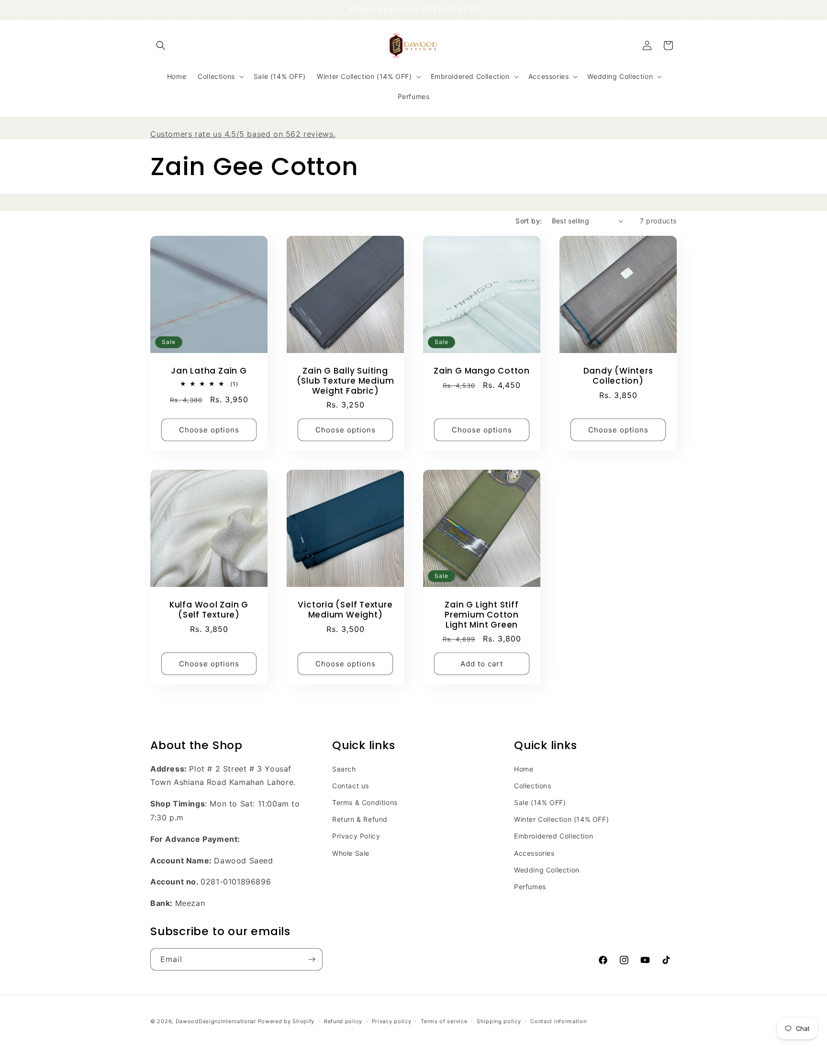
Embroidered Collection (553, 836)
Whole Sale (350, 853)
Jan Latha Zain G (208, 371)
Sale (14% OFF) (540, 802)
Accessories (534, 853)
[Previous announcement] (153, 9)
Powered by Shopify (286, 1021)
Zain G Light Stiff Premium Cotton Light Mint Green (482, 614)
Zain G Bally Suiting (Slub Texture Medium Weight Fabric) (345, 381)
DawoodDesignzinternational (216, 1021)
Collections (532, 786)
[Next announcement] (673, 9)
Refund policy (343, 1021)
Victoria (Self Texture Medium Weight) (345, 610)
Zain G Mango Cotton (482, 371)
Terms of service (444, 1021)
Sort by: (528, 221)
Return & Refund (360, 819)
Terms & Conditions (365, 802)
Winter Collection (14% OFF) (561, 819)
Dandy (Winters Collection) (618, 376)
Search (344, 769)
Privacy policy (392, 1021)
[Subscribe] (311, 959)
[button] (160, 45)
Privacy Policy (356, 836)
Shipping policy (499, 1021)
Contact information (558, 1021)
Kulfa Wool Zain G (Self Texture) (208, 610)
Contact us (350, 786)
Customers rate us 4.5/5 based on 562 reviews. (242, 134)
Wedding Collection (547, 870)
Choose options (209, 429)
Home (523, 769)
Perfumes (530, 887)
